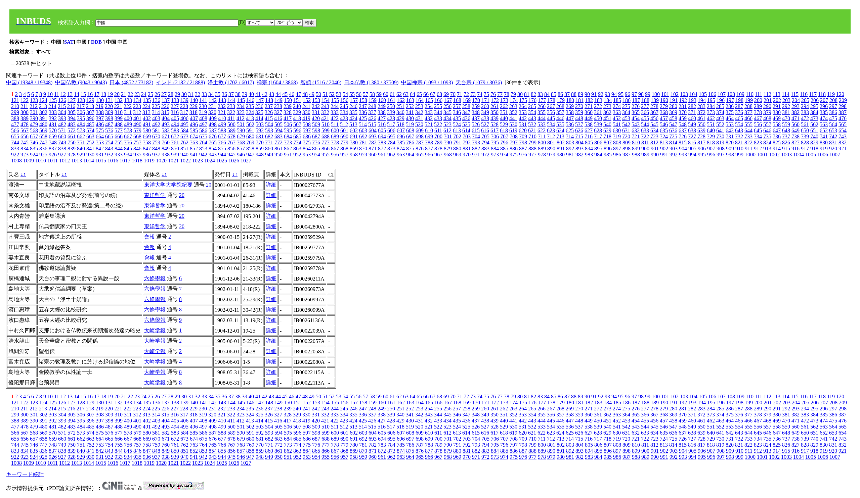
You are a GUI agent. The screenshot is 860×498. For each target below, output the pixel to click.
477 (15, 124)
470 (786, 118)
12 (63, 94)
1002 (774, 154)
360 (589, 112)
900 (645, 148)
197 (730, 100)
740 (814, 136)
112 (767, 94)
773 (288, 142)
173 (504, 100)
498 (213, 124)
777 (325, 142)
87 (567, 94)
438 (485, 118)
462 (711, 118)
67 (432, 94)
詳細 (271, 185)
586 (203, 130)
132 (119, 100)
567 (24, 130)
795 (495, 142)
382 (795, 112)
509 (316, 124)
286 (730, 106)
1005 (810, 154)
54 (345, 94)
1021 (173, 160)
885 (504, 148)
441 (513, 118)
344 (438, 112)
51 (325, 94)
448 (579, 118)
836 (43, 148)
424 (353, 118)
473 (814, 118)
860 (269, 148)
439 (494, 118)
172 (495, 100)
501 (241, 124)
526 (476, 124)
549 (692, 124)
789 (438, 142)
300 (24, 112)
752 (90, 142)
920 (833, 148)
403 (156, 118)
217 (81, 106)
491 (147, 124)
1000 (750, 154)
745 (24, 142)
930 (90, 154)
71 (459, 94)
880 (457, 148)
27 (164, 94)
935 (137, 154)
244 (335, 106)
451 (607, 118)
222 (128, 106)
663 (90, 136)
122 (24, 100)
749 (62, 142)
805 (589, 142)
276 (636, 106)
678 (231, 136)
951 (288, 154)
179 (561, 100)
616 (485, 130)
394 (72, 118)
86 (560, 94)
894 (589, 148)
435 (457, 118)
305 (72, 112)
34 (211, 94)
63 (405, 94)
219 (99, 106)
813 (664, 142)
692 (363, 136)
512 (344, 124)
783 (382, 142)
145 (241, 100)
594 (278, 130)
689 (335, 136)
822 (748, 142)
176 (532, 100)
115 (795, 94)
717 (598, 136)
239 (288, 106)
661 (72, 136)
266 (542, 106)
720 (626, 136)
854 (213, 148)
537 (579, 124)
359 (579, 112)
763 (194, 142)
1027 (246, 160)
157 (354, 100)
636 (673, 130)
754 (109, 142)
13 (70, 94)
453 (626, 118)
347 (466, 112)
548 (683, 124)
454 (636, 118)
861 (278, 148)
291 (777, 106)
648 (786, 130)
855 (222, 148)
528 (494, 124)
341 (410, 112)
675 (203, 136)
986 (617, 154)
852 (194, 148)
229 (193, 106)
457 (664, 118)
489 (128, 124)
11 (56, 94)
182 (589, 100)
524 (457, 124)
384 (814, 112)
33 (204, 94)
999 (739, 154)
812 (654, 142)
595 (288, 130)
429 (400, 118)
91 (594, 94)
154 (325, 100)
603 (363, 130)
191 (674, 100)
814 (673, 142)
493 (166, 124)
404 (166, 118)
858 (250, 148)
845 (128, 148)
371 (692, 112)
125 (53, 100)
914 (777, 148)
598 (316, 130)
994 (692, 154)
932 (109, 154)
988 (636, 154)
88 (573, 94)
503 (260, 124)
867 (335, 148)
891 (561, 148)
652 (824, 130)
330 (306, 112)
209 (843, 100)
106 (712, 94)
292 (786, 106)
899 (636, 148)
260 (485, 106)
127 (72, 100)
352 (513, 112)
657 (34, 136)
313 (146, 112)
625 (570, 130)
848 (156, 148)
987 (626, 154)
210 (15, 106)
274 (617, 106)
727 (692, 136)
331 (316, 112)
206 (815, 100)
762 (184, 142)
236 (259, 106)
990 (655, 154)
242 (316, 106)
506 (288, 124)
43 (271, 94)
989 (645, 154)
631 (626, 130)
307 (90, 112)
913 (767, 148)
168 (457, 100)
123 (34, 100)
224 (146, 106)
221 (118, 106)
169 (467, 100)
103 (684, 94)
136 (156, 100)
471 (795, 118)
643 (739, 130)
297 (833, 106)
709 (523, 136)
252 (410, 106)
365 (636, 112)
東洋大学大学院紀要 (168, 185)
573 (81, 130)
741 (824, 136)
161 (391, 100)
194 (702, 100)
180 (570, 100)
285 (720, 106)
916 (795, 148)
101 (665, 94)
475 (833, 118)
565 (842, 124)
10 (50, 94)
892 (570, 148)
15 (83, 94)
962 (391, 154)
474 (824, 118)
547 (673, 124)
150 (288, 100)
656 (24, 136)
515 (372, 124)
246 (353, 106)
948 (260, 154)
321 (222, 112)
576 (109, 130)
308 (100, 112)
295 (814, 106)
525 (466, 124)
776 (316, 142)
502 (250, 124)
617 (494, 130)
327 (278, 112)
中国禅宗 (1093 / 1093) (427, 82)
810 (636, 142)
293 (795, 106)
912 (758, 148)
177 (542, 100)
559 (786, 124)
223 (137, 106)
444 (542, 118)
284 (711, 106)
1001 (762, 154)
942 (203, 154)
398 (109, 118)
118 (822, 94)
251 (400, 106)
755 (119, 142)
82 (533, 94)
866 (325, 148)
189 (655, 100)
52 (332, 94)
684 (288, 136)
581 (156, 130)
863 (297, 148)
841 (90, 148)
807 (608, 142)
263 (513, 106)
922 (15, 154)
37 (231, 94)
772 (278, 142)
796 (504, 142)
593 (269, 130)
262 (504, 106)
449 (589, 118)
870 (363, 148)
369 (673, 112)
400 (128, 118)
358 (570, 112)
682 (269, 136)
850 (175, 148)
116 (804, 94)
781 (363, 142)
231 (212, 106)
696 (401, 136)
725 (673, 136)
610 (429, 130)
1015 (100, 160)
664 (100, 136)
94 (614, 94)
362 (607, 112)
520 (419, 124)
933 (119, 154)
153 (316, 100)
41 (258, 94)
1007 (834, 154)
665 (109, 136)
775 (307, 142)
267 (551, 106)
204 (796, 100)
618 (504, 130)
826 (786, 142)
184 (608, 100)
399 (119, 118)
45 (285, 94)
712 (551, 136)
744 (15, 142)
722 (645, 136)
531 (523, 124)
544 (645, 124)
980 (561, 154)
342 (419, 112)
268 (560, 106)
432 (429, 118)
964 (410, 154)
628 (598, 130)
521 (429, 124)
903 (674, 148)
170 (476, 100)
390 (34, 118)
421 (325, 118)
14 (76, 94)
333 (335, 112)
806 (598, 142)
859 (260, 148)
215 (62, 106)
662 (81, 136)
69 (446, 94)
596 (297, 130)
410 (222, 118)
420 (316, 118)
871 (373, 148)
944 (222, 154)
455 (645, 118)
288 (748, 106)
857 (241, 148)
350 (494, 112)
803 (570, 142)
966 (429, 154)
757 (137, 142)
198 (739, 100)
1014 (88, 160)
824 (767, 142)
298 (842, 106)
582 (166, 130)
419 (306, 118)
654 (842, 130)
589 (231, 130)
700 (438, 136)
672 (175, 136)
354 (532, 112)
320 (212, 112)
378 (758, 112)
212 (34, 106)
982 (579, 154)
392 (53, 118)
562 (814, 124)
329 (297, 112)
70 (453, 94)
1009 (28, 160)
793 (476, 142)
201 (768, 100)
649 (795, 130)
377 (748, 112)
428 (391, 118)
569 (43, 130)
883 (485, 148)
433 (438, 118)
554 (739, 124)
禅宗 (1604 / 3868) (277, 82)
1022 (185, 160)
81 (526, 94)
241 (306, 106)
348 (476, 112)
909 (730, 148)
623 (551, 130)
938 (166, 154)
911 (748, 148)
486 (100, 124)
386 (833, 112)
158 (363, 100)
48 (305, 94)
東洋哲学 (155, 195)
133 (128, 100)
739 (805, 136)
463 (720, 118)
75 (486, 94)
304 (62, 112)
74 (479, 94)
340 (400, 112)
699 (429, 136)
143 (222, 100)
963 (401, 154)
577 (119, 130)
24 (143, 94)
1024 (209, 160)
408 (203, 118)
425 (363, 118)
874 (401, 148)
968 (448, 154)
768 (241, 142)
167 (448, 100)
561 (805, 124)
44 (278, 94)
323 (240, 112)
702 (457, 136)
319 (203, 112)
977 (532, 154)
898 (626, 148)
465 (739, 118)
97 (634, 94)
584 (184, 130)
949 (269, 154)
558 (777, 124)
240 (297, 106)
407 (194, 118)
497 (203, 124)
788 (429, 142)
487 (109, 124)
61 (392, 94)
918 (814, 148)
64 (412, 94)
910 (739, 148)
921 (842, 148)
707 (504, 136)
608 (410, 130)
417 (288, 118)
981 (570, 154)
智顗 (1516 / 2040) (320, 82)
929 (81, 154)
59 (379, 94)
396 (90, 118)
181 (579, 100)
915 (786, 148)
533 (542, 124)
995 (702, 154)
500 (231, 124)
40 (251, 94)
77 (500, 94)
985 (608, 154)
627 (589, 130)
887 (523, 148)
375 (730, 112)
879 (448, 148)
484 (81, 124)
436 (466, 118)
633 (645, 130)
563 (824, 124)
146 (250, 100)
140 (194, 100)
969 (457, 154)
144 (231, 100)
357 (560, 112)
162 (401, 100)
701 (448, 136)
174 (514, 100)
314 (156, 112)
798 (523, 142)
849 (166, 148)
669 (147, 136)
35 (217, 94)
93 (607, 94)
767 (231, 142)
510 (325, 124)
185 (617, 100)
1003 (786, 154)
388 (15, 118)
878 (438, 148)
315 (165, 112)
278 (654, 106)
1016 (113, 160)
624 (560, 130)
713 (560, 136)
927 (62, 154)
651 (814, 130)
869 (354, 148)
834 (24, 148)
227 (175, 106)
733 (748, 136)
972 (485, 154)
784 (391, 142)
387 (842, 112)
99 (647, 94)
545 (654, 124)
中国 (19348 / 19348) (29, 82)
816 (692, 142)
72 (466, 94)
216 (71, 106)
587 (213, 130)
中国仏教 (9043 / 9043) (81, 82)
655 (15, 136)
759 (156, 142)
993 (683, 154)
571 (62, 130)
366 (645, 112)
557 (767, 124)
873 (391, 148)
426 (372, 118)
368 (664, 112)
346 (457, 112)
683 (278, 136)
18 (103, 94)
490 (137, 124)
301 (34, 112)
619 (513, 130)
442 (523, 118)
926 (53, 154)
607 (401, 130)
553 (730, 124)
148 (269, 100)
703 (467, 136)
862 (288, 148)
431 (419, 118)
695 (391, 136)
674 (194, 136)
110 (750, 94)
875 (410, 148)
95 (621, 94)
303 (53, 112)
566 (15, 130)
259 (476, 106)
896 (608, 148)
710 (532, 136)
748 (53, 142)
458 (673, 118)
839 (72, 148)
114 (785, 94)
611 (438, 130)
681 (260, 136)
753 (100, 142)
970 (467, 154)
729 (711, 136)
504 (269, 124)
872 (382, 148)
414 (259, 118)
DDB (97, 42)
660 (62, 136)
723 (654, 136)
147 (260, 100)
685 (297, 136)
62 (399, 94)
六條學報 (155, 278)
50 (318, 94)
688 (325, 136)
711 (542, 136)
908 (721, 148)
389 (24, 118)
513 (353, 124)
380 (777, 112)
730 (720, 136)
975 (514, 154)
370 (683, 112)
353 (523, 112)
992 (674, 154)
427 (382, 118)
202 (777, 100)
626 (579, 130)
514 (363, 124)
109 (740, 94)
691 (354, 136)
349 (485, 112)
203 (786, 100)
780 (354, 142)
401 (137, 118)
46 (291, 94)
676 (213, 136)
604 (373, 130)
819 (720, 142)
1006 (822, 154)
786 (410, 142)
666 (119, 136)
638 (692, 130)
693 (373, 136)
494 (175, 124)
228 (184, 106)
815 (683, 142)
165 (429, 100)
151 (297, 100)
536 (570, 124)
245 (344, 106)
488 (119, 124)
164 (420, 100)
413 (250, 118)
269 (570, 106)
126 (62, 100)
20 (117, 94)
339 (391, 112)
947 (250, 154)
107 (722, 94)
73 (473, 94)
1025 (221, 160)
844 (119, 148)
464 (730, 118)
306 (81, 112)
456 (654, 118)
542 (626, 124)
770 (260, 142)
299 (15, 112)
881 (467, 148)
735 (767, 136)
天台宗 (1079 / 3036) (479, 82)
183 (598, 100)
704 (476, 136)
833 (15, 148)
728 (701, 136)
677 (222, 136)
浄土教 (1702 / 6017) (231, 82)
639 (701, 130)
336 (363, 112)
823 (758, 142)
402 (147, 118)
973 (495, 154)
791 (457, 142)
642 (730, 130)
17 (96, 94)
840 (81, 148)
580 (147, 130)
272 (598, 106)
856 (231, 148)
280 (673, 106)
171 (485, 100)
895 (598, 148)
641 (720, 130)
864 (307, 148)
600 (335, 130)
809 (626, 142)
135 (147, 100)
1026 (233, 160)
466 (748, 118)
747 (43, 142)
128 (81, 100)
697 (410, 136)
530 (513, 124)
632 (636, 130)
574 (90, 130)
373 (711, 112)
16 (90, 94)
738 (795, 136)
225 (156, 106)
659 (53, 136)
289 (758, 106)
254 (429, 106)
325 (259, 112)
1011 (52, 160)
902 (664, 148)
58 (372, 94)
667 (128, 136)
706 (495, 136)
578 (128, 130)
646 (767, 130)
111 (758, 94)
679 (241, 136)
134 (137, 100)
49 (311, 94)
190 (664, 100)
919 (824, 148)
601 (344, 130)
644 (748, 130)
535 (560, 124)
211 (24, 106)
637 (683, 130)
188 (645, 100)
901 (655, 148)
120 (840, 94)
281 (683, 106)
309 (109, 112)
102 (675, 94)
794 (485, 142)
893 (579, 148)
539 (598, 124)
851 (184, 148)
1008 (16, 160)
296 (824, 106)
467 (758, 118)
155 (335, 100)
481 (53, 124)
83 (540, 94)
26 (157, 94)
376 (739, 112)
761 (175, 142)
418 (297, 118)
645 (758, 130)
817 (701, 142)
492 (156, 124)
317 (184, 112)
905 (692, 148)
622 (542, 130)
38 (238, 94)
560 (795, 124)
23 (137, 94)
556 (758, 124)
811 (645, 142)
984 (598, 154)
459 (683, 118)
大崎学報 (155, 330)
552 (720, 124)
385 (824, 112)
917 (805, 148)
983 (589, 154)
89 (580, 94)
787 (420, 142)
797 (514, 142)
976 (523, 154)
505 (278, 124)
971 (476, 154)
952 (297, 154)
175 (523, 100)
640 (711, 130)
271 (589, 106)
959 (363, 154)
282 (692, 106)
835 (34, 148)
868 (344, 148)
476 (842, 118)
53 (338, 94)
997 (721, 154)
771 (269, 142)
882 (476, 148)
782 (373, 142)
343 (429, 112)
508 (307, 124)
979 (551, 154)
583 (175, 130)
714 (570, 136)
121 (15, 100)
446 (560, 118)
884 (495, 148)
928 (72, 154)
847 (147, 148)
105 (703, 94)
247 (363, 106)
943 (213, 154)
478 (24, 124)
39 (244, 94)
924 (34, 154)
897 (617, 148)
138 (175, 100)
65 (419, 94)
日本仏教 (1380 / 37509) (371, 82)
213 (43, 106)
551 (711, 124)
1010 (40, 160)
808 (617, 142)
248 (372, 106)
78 (506, 94)
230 (203, 106)
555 (748, 124)
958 (354, 154)
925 (43, 154)
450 (598, 118)
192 (683, 100)
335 (353, 112)
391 (43, 118)
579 (137, 130)
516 (382, 124)
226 (165, 106)
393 (62, 118)
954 (316, 154)
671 (166, 136)
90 (587, 94)
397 (100, 118)
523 (447, 124)
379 (767, 112)
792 (467, 142)
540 (607, 124)
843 (109, 148)
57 (365, 94)
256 (447, 106)
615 (476, 130)
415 (269, 118)
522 (438, 124)
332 (325, 112)
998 (730, 154)
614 (466, 130)
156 (344, 100)
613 (457, 130)
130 (100, 100)
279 (664, 106)
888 (532, 148)
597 (307, 130)
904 (683, 148)
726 (683, 136)
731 (730, 136)
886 (514, 148)
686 (307, 136)
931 (100, 154)
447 (570, 118)
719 (617, 136)
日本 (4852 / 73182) (131, 82)
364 (626, 112)
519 (410, 124)
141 (203, 100)
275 (626, 106)
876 (420, 148)
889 (542, 148)
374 (720, 112)
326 (269, 112)
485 (90, 124)
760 (166, 142)
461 (701, 118)
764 (203, 142)
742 (833, 136)
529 (504, 124)
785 (401, 142)
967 (438, 154)
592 (260, 130)
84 (547, 94)
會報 (149, 237)
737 (786, 136)
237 (269, 106)
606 (391, 130)
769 (250, 142)
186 (626, 100)
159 (373, 100)
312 (137, 112)
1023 (197, 160)
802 (561, 142)
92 (600, 94)
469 (777, 118)
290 (767, 106)
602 (354, 130)
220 (109, 106)
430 (410, 118)
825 (777, 142)
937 (156, 154)
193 (692, 100)
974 (504, 154)
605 (382, 130)
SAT (69, 42)
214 (52, 106)
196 (721, 100)
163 (410, 100)
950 (278, 154)
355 (542, 112)
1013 (76, 160)
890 (551, 148)
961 (382, 154)
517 (391, 124)
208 (833, 100)
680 (250, 136)
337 (372, 112)
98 (641, 94)
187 (636, 100)
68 (439, 94)
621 (532, 130)
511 (335, 124)
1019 (149, 160)
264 (523, 106)
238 (278, 106)
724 (664, 136)
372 (701, 112)
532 (532, 124)
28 (170, 94)
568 (34, 130)
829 (814, 142)
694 (382, 136)
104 (693, 94)
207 (824, 100)
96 (627, 94)
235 (250, 106)
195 (711, 100)
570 (53, 130)
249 (382, 106)
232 (222, 106)
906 (702, 148)
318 (193, 112)
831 (833, 142)
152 (307, 100)
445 (551, 118)
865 (316, 148)
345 (447, 112)
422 (335, 118)
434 (447, 118)
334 (344, 112)
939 (175, 154)
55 (352, 94)
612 (447, 130)
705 (485, 136)
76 (493, 94)
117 (813, 94)
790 (448, 142)
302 (43, 112)
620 (523, 130)
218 (90, 106)
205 (805, 100)
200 (758, 100)
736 (777, 136)
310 (119, 112)
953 (307, 154)
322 (231, 112)
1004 (798, 154)
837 (53, 148)
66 (426, 94)
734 (758, 136)
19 (110, 94)
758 (147, 142)
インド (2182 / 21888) (180, 82)
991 (664, 154)
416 (278, 118)
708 (514, 136)
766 (222, 142)
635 (664, 130)
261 (494, 106)
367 (654, 112)
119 (831, 94)
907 (711, 148)
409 (213, 118)
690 (344, 136)
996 (711, 154)
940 (184, 154)
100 (656, 94)
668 (137, 136)
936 (147, 154)
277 (645, 106)
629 (607, 130)
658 (43, 136)
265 (532, 106)
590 (241, 130)
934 (128, 154)
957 (344, 154)
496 (194, 124)
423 (344, 118)
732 (739, 136)
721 (636, 136)
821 (739, 142)
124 (43, 100)
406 (184, 118)
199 (749, 100)
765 (213, 142)
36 (224, 94)
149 (278, 100)
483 (72, 124)
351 (504, 112)
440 (504, 118)
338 (382, 112)
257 (457, 106)
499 (222, 124)
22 (130, 94)
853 (203, 148)
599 (325, 130)
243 (325, 106)
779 (344, 142)
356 (551, 112)
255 (438, 106)
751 (81, 142)
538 (589, 124)
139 (184, 100)
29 (177, 94)
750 (72, 142)
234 (240, 106)
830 (824, 142)
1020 (161, 160)
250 (391, 106)
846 (137, 148)
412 (240, 118)
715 (579, 136)
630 (617, 130)
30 (184, 94)
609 (420, 130)
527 (485, 124)
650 (805, 130)
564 (833, 124)
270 (579, 106)
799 (532, 142)
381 (786, 112)
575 (100, 130)
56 (358, 94)
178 (551, 100)
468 (767, 118)
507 (297, 124)
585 (194, 130)
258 (466, 106)
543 (636, 124)
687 (316, 136)
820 (730, 142)
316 (175, 112)
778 (335, 142)
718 (607, 136)
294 (805, 106)
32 (197, 94)
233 (231, 106)
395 (81, 118)
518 (400, 124)
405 (175, 118)
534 (551, 124)
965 (420, 154)
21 (123, 94)
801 (551, 142)
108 (731, 94)
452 (617, 118)
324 (250, 112)
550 (701, 124)
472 (805, 118)
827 (795, 142)
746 (34, 142)
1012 (64, 160)
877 (429, 148)
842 (100, 148)
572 (72, 130)
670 (156, 136)
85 (553, 94)
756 (128, 142)
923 (24, 154)
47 (298, 94)
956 (335, 154)
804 (579, 142)
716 (589, 136)
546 (664, 124)
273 (607, 106)
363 (617, 112)
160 (382, 100)
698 (420, 136)
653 (833, 130)
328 (288, 112)
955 (325, 154)
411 (231, 118)
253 (419, 106)
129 (90, 100)
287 (739, 106)
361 (598, 112)
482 (62, 124)
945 (231, 154)
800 (542, 142)
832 (842, 142)
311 (128, 112)
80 (520, 94)
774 (297, 142)
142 (213, 100)
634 (654, 130)
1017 (125, 160)
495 (184, 124)
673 (184, 136)
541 (617, 124)
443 (532, 118)
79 (513, 94)
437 (476, 118)
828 (805, 142)
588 (222, 130)
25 (150, 94)
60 (385, 94)
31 (191, 94)
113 (776, 94)
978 (542, 154)
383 (805, 112)
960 (373, 154)
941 (194, 154)
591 (250, 130)
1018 (137, 160)
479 (34, 124)
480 (43, 124)
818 (711, 142)
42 (264, 94)
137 (166, 100)
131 (109, 100)
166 (438, 100)
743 (842, 136)
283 (701, 106)
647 (777, 130)
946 (241, 154)
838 (62, 148)
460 (692, 118)
